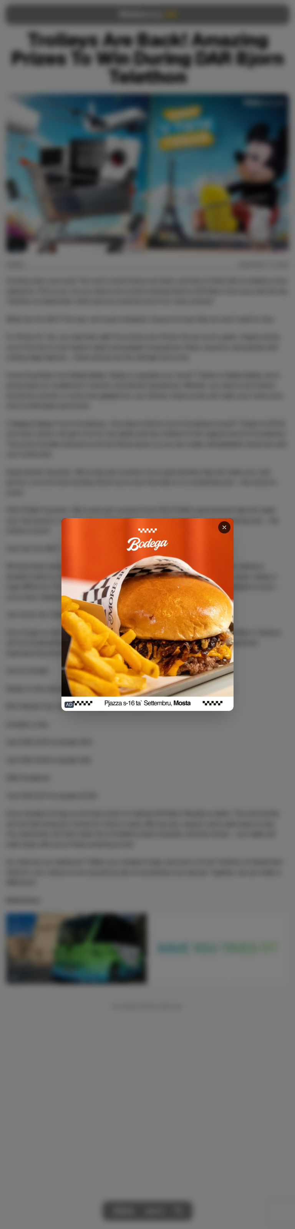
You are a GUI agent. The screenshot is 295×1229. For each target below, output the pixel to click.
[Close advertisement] (224, 527)
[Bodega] (147, 614)
